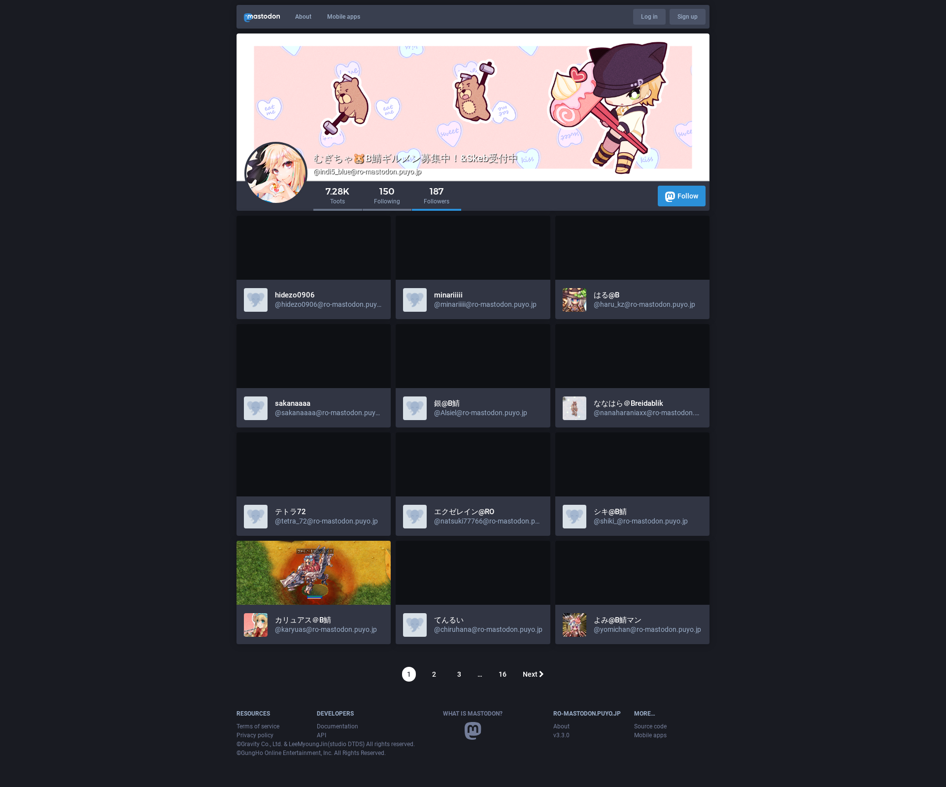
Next (531, 674)
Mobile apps (343, 16)
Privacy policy (254, 735)
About (303, 16)
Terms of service (257, 726)
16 (503, 674)
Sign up (687, 16)
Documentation (337, 726)
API (321, 735)
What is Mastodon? (473, 713)
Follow (687, 196)
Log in (649, 16)
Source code (650, 726)
